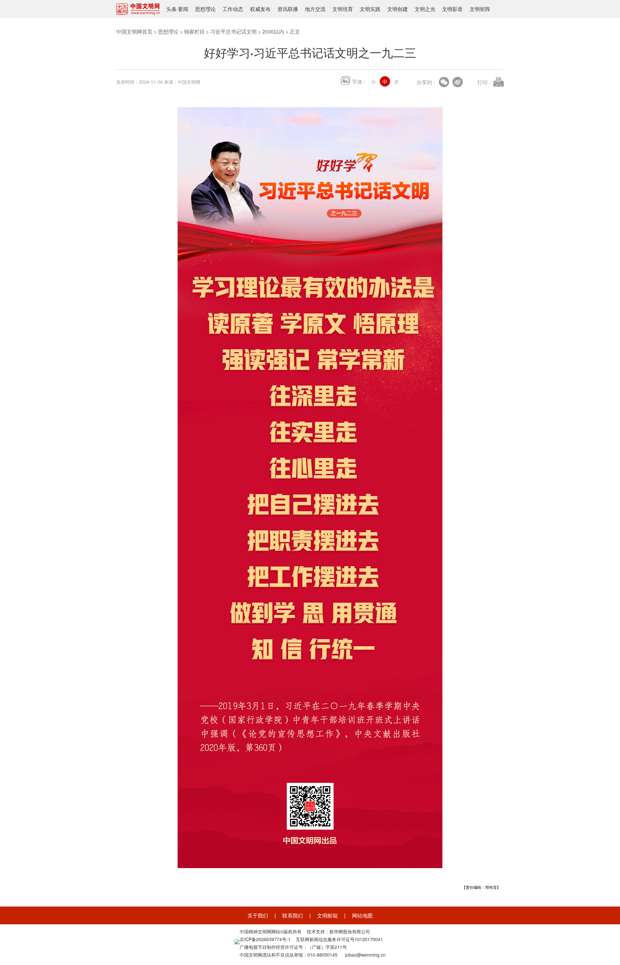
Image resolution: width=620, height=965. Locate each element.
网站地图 (362, 915)
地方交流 (315, 9)
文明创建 (397, 9)
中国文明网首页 (134, 31)
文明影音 (452, 9)
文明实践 (370, 9)
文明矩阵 (480, 9)
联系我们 (292, 915)
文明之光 (425, 9)
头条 (171, 9)
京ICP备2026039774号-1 (265, 939)
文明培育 (342, 9)
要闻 (183, 9)
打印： (485, 82)
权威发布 (260, 9)
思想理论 (205, 9)
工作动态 (232, 9)
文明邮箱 (327, 915)
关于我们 (257, 915)
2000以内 (273, 31)
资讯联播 (287, 9)
